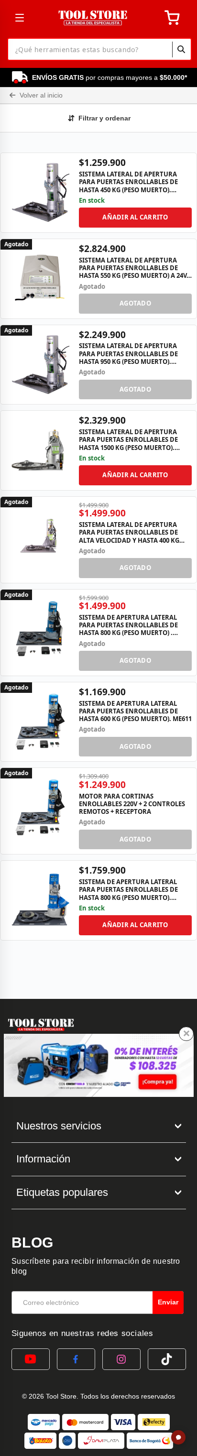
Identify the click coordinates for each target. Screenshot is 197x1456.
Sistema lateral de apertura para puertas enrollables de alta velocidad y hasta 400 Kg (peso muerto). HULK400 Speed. (129, 532)
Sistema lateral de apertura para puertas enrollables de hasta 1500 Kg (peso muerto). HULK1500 (128, 439)
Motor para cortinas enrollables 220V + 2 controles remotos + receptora (132, 804)
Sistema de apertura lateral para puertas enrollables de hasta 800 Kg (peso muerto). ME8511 (128, 889)
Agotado (135, 303)
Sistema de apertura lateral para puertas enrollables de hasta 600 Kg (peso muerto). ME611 (135, 711)
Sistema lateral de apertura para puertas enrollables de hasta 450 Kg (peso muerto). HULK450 (128, 182)
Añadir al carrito (135, 217)
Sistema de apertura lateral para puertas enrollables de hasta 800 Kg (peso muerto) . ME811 (128, 625)
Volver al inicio (40, 95)
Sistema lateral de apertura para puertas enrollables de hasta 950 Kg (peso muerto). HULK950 (128, 353)
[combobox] (99, 49)
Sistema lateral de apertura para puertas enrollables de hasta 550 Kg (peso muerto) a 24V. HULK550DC (133, 268)
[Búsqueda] (181, 49)
